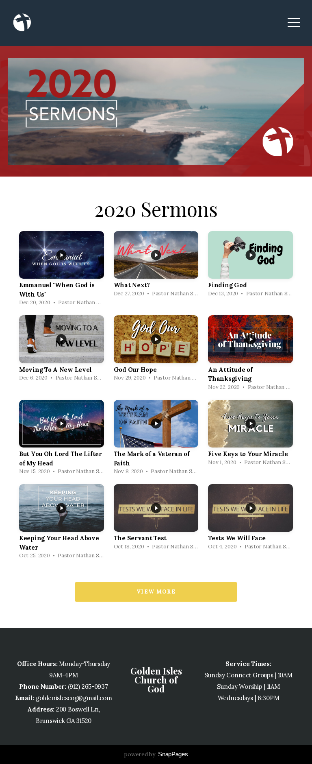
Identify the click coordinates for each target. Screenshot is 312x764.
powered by (156, 754)
